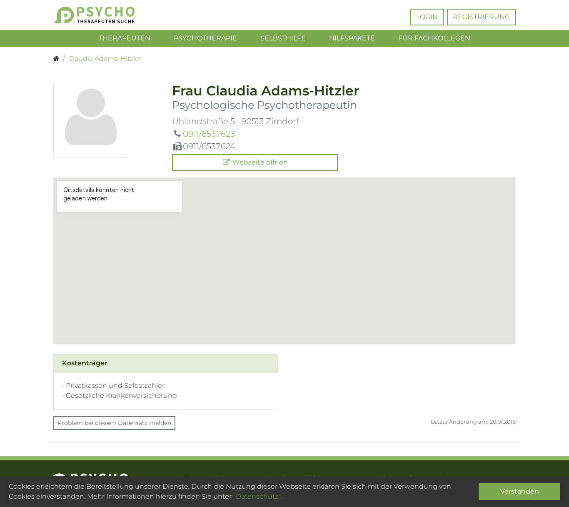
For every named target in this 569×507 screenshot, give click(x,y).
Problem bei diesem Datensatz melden (114, 423)
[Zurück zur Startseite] (106, 15)
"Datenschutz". (257, 496)
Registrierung (481, 17)
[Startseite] (56, 59)
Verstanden (519, 491)
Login (427, 17)
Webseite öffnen (259, 162)
